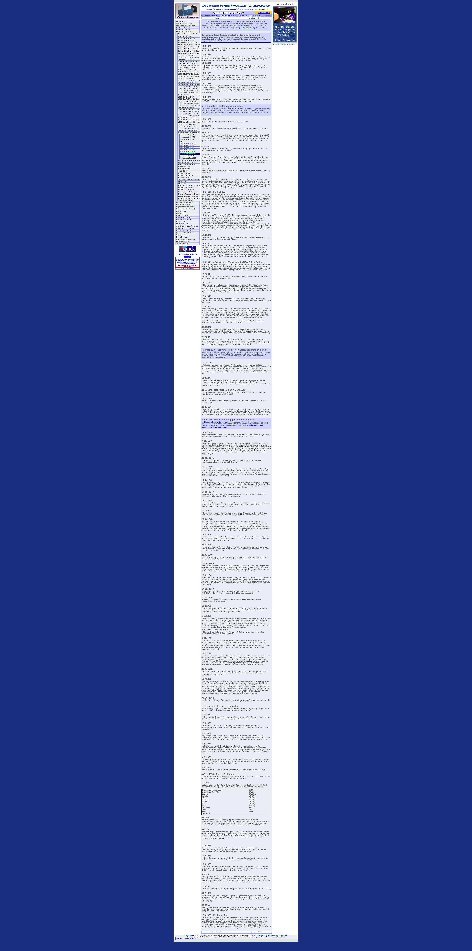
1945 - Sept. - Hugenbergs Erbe (189, 66)
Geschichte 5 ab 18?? (187, 145)
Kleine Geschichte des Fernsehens (189, 45)
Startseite (214, 16)
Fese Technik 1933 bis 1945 (187, 43)
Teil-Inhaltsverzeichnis (185, 200)
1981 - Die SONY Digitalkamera (189, 116)
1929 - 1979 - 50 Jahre (186, 59)
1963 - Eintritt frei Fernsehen (187, 93)
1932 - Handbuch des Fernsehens (189, 61)
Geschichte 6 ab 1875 (187, 147)
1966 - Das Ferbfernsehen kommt (189, 99)
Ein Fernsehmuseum (183, 27)
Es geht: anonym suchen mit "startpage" (187, 255)
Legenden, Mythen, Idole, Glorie (189, 196)
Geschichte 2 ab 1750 (187, 137)
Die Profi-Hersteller (182, 224)
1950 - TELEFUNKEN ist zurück (188, 74)
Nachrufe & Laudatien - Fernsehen (189, 186)
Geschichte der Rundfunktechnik (189, 160)
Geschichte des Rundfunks (187, 162)
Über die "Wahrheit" (185, 36)
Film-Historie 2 (181, 213)
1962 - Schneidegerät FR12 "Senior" (189, 91)
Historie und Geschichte (184, 32)
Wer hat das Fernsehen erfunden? (189, 47)
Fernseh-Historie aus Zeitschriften (189, 49)
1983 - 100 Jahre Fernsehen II (188, 120)
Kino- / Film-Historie (182, 215)
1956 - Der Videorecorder (186, 78)
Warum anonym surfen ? (188, 268)
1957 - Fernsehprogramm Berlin (189, 80)
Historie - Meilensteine (185, 188)
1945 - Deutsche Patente (186, 68)
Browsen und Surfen (183, 235)
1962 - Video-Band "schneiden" (188, 89)
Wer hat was (182, 183)
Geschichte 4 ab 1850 (187, 143)
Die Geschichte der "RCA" (187, 164)
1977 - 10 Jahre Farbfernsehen (188, 109)
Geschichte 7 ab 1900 (187, 149)
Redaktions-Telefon (271, 935)
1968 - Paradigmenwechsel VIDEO (189, 103)
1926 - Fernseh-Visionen (186, 55)
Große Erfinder (183, 171)
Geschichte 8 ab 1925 (187, 152)
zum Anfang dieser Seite (186, 938)
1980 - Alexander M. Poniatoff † (188, 114)
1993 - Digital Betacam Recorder (189, 128)
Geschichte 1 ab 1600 (187, 135)
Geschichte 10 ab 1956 (188, 156)
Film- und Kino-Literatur (184, 219)
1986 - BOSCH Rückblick (186, 124)
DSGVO (253, 935)
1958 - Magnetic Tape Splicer (188, 82)
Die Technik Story (184, 167)
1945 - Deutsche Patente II (187, 70)
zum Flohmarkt (282, 935)
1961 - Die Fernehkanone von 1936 (189, 86)
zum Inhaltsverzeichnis (184, 23)
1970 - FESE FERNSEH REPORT (189, 105)
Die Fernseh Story (184, 169)
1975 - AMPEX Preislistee (186, 107)
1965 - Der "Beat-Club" (186, 97)
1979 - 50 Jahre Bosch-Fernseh (188, 111)
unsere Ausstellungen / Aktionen (187, 226)
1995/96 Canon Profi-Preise (187, 130)
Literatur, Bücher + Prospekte (186, 209)
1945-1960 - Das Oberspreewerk (189, 72)
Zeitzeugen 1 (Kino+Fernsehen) (189, 179)
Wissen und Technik (183, 205)
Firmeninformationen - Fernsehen (189, 198)
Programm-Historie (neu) (184, 202)
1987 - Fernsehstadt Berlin (187, 126)
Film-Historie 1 (181, 211)
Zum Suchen (264, 13)
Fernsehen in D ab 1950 (186, 41)
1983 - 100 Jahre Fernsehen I (188, 118)
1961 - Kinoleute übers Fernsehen (189, 84)
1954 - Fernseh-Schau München (189, 76)
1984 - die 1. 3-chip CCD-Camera (189, 122)
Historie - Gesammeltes (186, 190)
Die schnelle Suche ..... (184, 241)
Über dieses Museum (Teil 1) (185, 25)
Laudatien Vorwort (184, 173)
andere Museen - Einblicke (185, 228)
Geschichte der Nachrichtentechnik (189, 133)
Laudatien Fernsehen (185, 175)
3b (181, 141)
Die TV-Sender (181, 222)
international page (182, 237)
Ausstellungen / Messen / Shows (189, 53)
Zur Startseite (189, 935)
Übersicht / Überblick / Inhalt (187, 34)
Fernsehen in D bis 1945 (186, 38)
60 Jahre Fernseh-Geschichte (188, 192)
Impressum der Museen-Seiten (186, 239)
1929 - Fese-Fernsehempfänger (189, 57)
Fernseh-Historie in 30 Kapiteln (188, 51)
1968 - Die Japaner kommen (187, 101)
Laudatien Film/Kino (185, 177)
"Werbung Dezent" (182, 243)
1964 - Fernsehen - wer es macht (189, 95)
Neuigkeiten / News (182, 21)
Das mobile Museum (183, 29)
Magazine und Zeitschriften (185, 207)
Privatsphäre (260, 935)
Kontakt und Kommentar (184, 230)
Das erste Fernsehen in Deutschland (189, 194)
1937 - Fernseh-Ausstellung (187, 63)
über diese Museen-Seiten (185, 232)
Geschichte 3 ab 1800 (187, 139)
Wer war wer (182, 181)
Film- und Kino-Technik (184, 217)
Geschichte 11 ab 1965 (188, 158)
